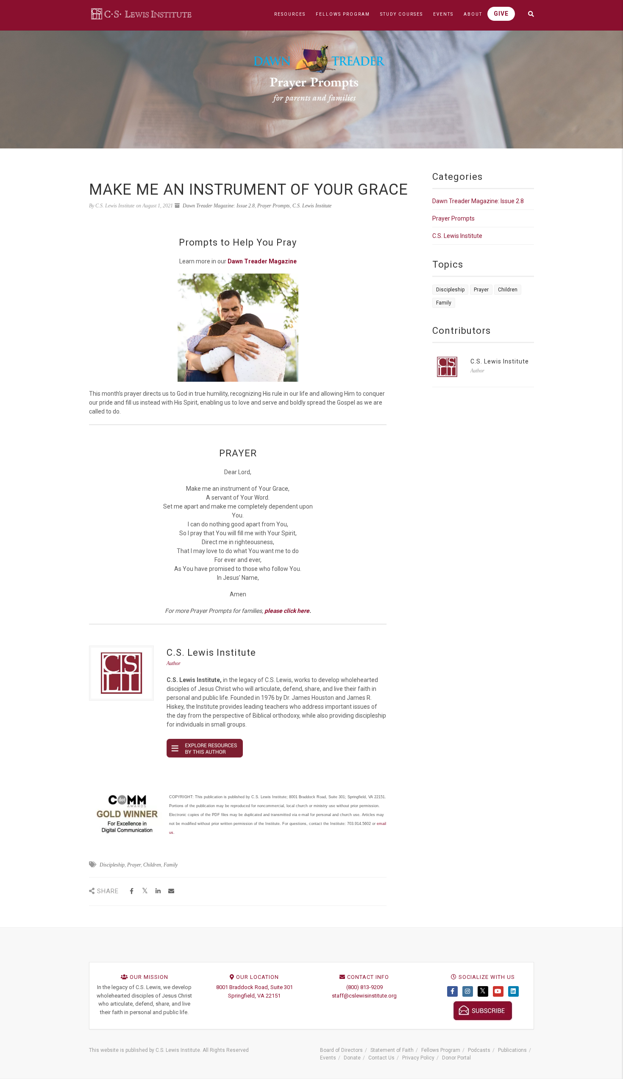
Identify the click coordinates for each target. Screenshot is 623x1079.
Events (328, 1058)
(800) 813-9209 (364, 987)
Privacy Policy (418, 1058)
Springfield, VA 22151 (254, 995)
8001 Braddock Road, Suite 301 (254, 987)
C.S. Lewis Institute (311, 206)
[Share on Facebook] (131, 891)
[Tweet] (144, 891)
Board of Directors (341, 1050)
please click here (286, 610)
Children (152, 865)
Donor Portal (456, 1058)
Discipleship (112, 865)
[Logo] (142, 13)
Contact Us (381, 1058)
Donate (352, 1058)
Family (171, 865)
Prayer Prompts (273, 206)
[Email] (171, 891)
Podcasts (479, 1050)
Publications (512, 1050)
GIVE (501, 13)
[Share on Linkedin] (158, 891)
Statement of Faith (392, 1050)
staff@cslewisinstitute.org (364, 995)
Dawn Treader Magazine (262, 261)
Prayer (134, 865)
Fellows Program (440, 1050)
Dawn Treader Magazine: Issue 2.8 (219, 206)
